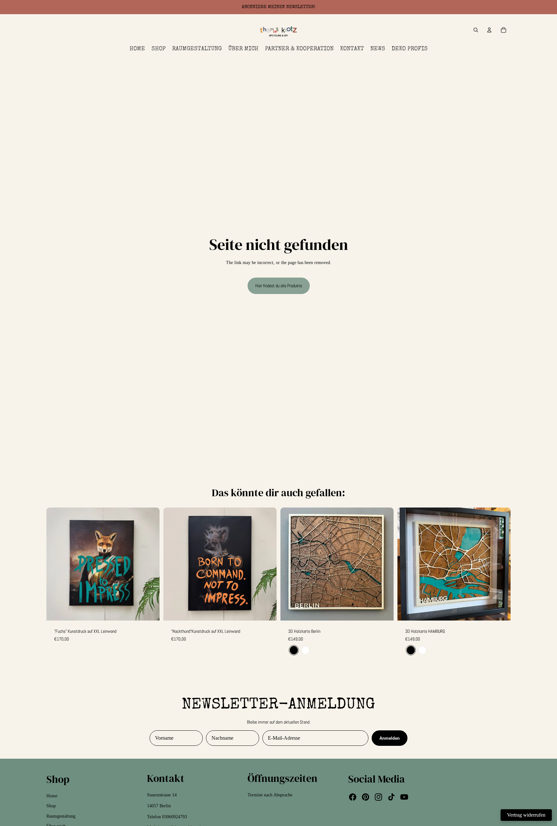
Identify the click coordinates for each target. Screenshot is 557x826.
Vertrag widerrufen (526, 815)
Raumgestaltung (60, 816)
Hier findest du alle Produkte (278, 286)
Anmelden (389, 738)
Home (51, 795)
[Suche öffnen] (476, 30)
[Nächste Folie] (384, 564)
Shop (51, 805)
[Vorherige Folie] (290, 564)
